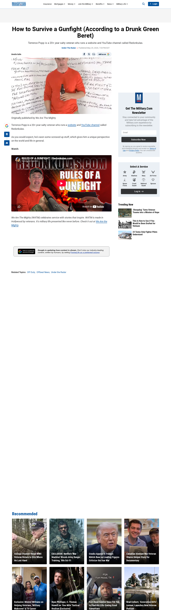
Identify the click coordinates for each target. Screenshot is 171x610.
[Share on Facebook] (84, 54)
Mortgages (58, 4)
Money (70, 4)
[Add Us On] (6, 125)
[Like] (6, 143)
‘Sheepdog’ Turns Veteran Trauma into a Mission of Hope (146, 211)
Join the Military (84, 4)
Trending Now (125, 204)
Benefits (99, 4)
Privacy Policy (134, 150)
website (72, 125)
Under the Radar (69, 48)
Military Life (121, 4)
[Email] (94, 54)
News (109, 4)
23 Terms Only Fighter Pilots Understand (145, 233)
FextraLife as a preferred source (85, 252)
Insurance (47, 4)
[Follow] (6, 134)
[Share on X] (89, 54)
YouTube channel (90, 125)
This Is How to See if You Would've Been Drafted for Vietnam (144, 223)
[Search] (143, 4)
